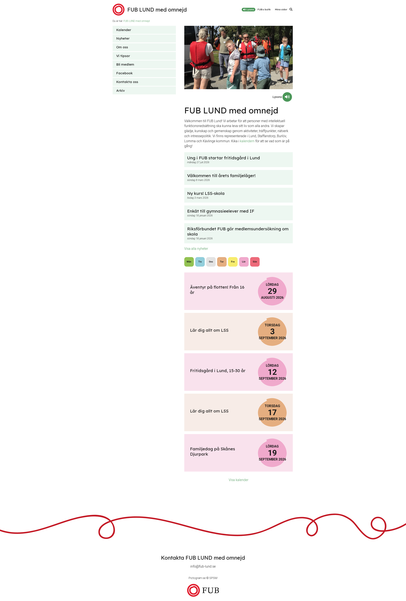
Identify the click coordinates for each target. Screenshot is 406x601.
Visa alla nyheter (196, 249)
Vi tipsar (123, 56)
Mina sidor (281, 9)
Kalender (123, 30)
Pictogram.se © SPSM (203, 578)
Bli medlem (125, 64)
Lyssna (250, 9)
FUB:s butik (264, 9)
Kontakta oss (127, 82)
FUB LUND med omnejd (137, 20)
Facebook (124, 73)
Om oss (122, 47)
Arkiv (120, 90)
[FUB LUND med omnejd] (203, 590)
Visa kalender (238, 480)
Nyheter (123, 38)
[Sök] (291, 9)
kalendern (247, 141)
